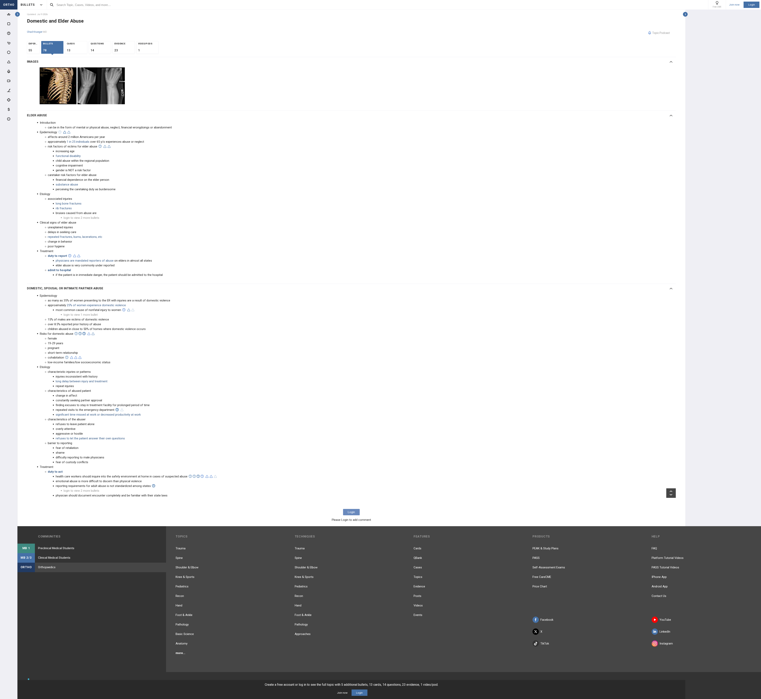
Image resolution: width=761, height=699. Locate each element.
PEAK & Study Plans (545, 548)
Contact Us (659, 596)
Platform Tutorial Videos (668, 558)
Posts (417, 596)
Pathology (182, 624)
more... (180, 653)
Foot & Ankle (184, 615)
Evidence (419, 586)
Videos (418, 605)
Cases (418, 567)
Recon (180, 596)
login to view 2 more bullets (81, 218)
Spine (179, 558)
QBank (418, 558)
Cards (417, 548)
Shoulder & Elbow (187, 567)
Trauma (180, 548)
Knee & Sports (185, 577)
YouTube (665, 620)
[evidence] (65, 132)
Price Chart (540, 586)
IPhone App (659, 577)
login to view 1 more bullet (81, 315)
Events (418, 615)
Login (751, 4)
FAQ (654, 548)
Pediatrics (182, 586)
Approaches (303, 634)
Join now (734, 4)
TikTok (544, 643)
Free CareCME (542, 577)
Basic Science (185, 634)
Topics (418, 577)
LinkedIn (665, 631)
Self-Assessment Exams (549, 567)
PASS (536, 558)
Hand (179, 605)
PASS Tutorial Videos (665, 567)
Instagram (666, 643)
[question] (60, 132)
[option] (58, 85)
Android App (660, 586)
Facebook (546, 620)
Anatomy (181, 643)
